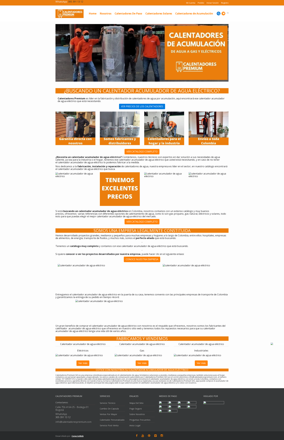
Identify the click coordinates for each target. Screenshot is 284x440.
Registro (225, 3)
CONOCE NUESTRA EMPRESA (142, 259)
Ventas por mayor (108, 414)
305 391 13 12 (75, 1)
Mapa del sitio (136, 403)
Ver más (82, 363)
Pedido (201, 3)
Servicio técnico (107, 403)
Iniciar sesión (213, 3)
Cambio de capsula (109, 408)
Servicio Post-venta (109, 425)
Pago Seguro (135, 408)
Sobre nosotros (137, 414)
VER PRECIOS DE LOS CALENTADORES (142, 106)
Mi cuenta (190, 3)
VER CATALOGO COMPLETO (142, 151)
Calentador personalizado (112, 419)
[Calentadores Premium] (75, 14)
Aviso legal (134, 425)
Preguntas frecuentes (139, 419)
